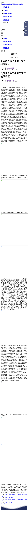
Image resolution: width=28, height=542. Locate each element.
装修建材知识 (7, 16)
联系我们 (6, 20)
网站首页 (6, 7)
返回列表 (3, 503)
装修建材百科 (7, 13)
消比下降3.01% (9, 497)
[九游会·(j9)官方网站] (12, 4)
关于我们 (6, 10)
